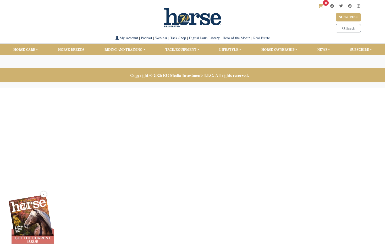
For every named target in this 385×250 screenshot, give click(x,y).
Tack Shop (178, 37)
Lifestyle (229, 49)
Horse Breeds (71, 49)
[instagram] (358, 5)
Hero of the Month (236, 37)
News (322, 49)
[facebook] (332, 5)
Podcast (146, 37)
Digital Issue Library (204, 37)
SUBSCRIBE (359, 49)
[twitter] (341, 5)
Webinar (161, 37)
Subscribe (348, 17)
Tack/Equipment (180, 49)
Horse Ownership (278, 49)
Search (350, 28)
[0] (320, 5)
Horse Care (24, 49)
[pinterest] (350, 5)
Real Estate (261, 37)
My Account (128, 37)
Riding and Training (123, 49)
